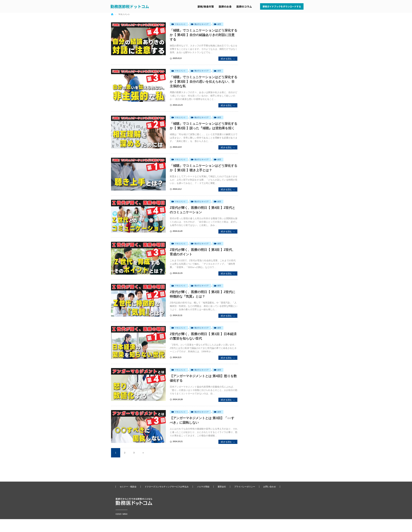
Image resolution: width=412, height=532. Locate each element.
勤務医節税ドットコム (129, 6)
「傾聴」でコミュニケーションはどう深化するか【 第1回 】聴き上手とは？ (203, 168)
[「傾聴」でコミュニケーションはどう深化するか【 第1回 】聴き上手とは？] (138, 174)
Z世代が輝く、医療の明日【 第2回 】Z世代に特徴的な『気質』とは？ (202, 294)
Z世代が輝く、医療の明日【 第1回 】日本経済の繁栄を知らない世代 (203, 336)
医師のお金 (225, 6)
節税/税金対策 (205, 6)
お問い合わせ (269, 487)
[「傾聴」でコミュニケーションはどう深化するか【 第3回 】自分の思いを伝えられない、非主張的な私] (138, 85)
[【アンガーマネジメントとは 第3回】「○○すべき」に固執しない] (138, 426)
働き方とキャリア (201, 24)
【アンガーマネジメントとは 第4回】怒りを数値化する (203, 378)
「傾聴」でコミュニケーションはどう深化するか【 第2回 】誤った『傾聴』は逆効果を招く (203, 126)
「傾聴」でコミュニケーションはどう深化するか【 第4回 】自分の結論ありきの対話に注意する (203, 35)
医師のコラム (244, 6)
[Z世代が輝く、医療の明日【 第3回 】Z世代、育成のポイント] (138, 258)
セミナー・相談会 (128, 487)
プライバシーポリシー (244, 487)
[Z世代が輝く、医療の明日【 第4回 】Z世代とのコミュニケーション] (138, 216)
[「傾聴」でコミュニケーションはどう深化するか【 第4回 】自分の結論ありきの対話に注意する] (138, 38)
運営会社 (222, 487)
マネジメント (180, 24)
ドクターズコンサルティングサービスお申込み (167, 487)
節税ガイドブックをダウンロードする (282, 6)
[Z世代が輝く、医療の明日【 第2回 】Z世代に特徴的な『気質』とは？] (138, 300)
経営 (219, 24)
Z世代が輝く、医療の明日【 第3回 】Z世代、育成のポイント (202, 252)
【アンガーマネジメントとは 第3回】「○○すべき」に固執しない (202, 420)
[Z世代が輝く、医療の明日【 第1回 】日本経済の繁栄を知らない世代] (138, 342)
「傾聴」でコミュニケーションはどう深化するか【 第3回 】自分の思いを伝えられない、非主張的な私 (203, 81)
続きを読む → (228, 58)
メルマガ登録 (203, 487)
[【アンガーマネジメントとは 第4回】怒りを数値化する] (138, 384)
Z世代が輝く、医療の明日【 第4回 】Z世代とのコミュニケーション (202, 210)
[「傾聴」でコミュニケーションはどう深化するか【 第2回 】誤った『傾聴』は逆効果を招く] (138, 132)
